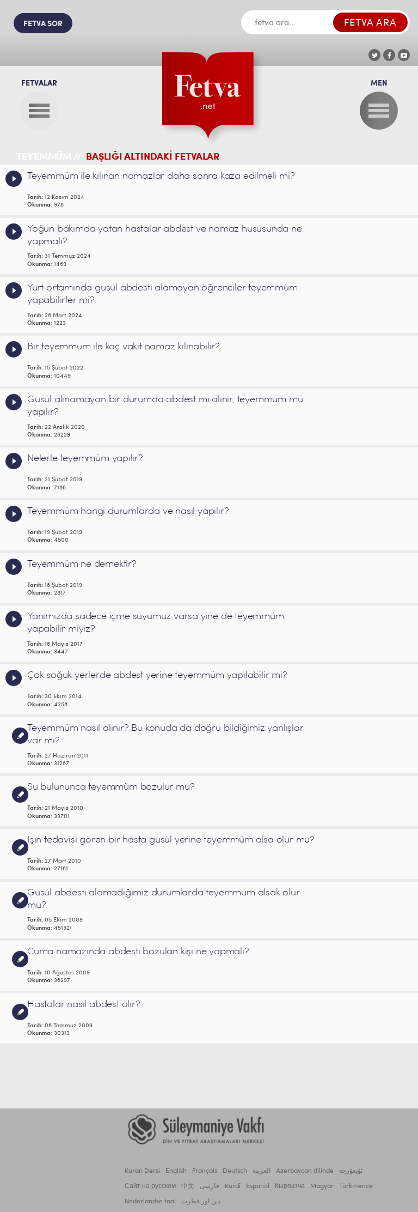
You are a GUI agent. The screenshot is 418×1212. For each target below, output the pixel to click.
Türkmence (356, 1186)
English (176, 1171)
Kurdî (233, 1186)
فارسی (209, 1186)
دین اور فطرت (200, 1201)
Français (204, 1171)
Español (257, 1186)
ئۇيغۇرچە (350, 1171)
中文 (187, 1186)
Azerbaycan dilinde (305, 1171)
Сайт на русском (150, 1186)
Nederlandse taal (150, 1201)
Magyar (322, 1186)
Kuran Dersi (142, 1171)
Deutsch (235, 1171)
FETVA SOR (43, 24)
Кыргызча (290, 1186)
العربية (262, 1171)
